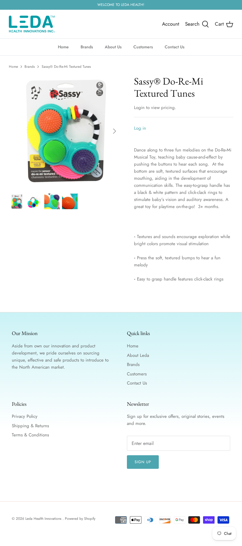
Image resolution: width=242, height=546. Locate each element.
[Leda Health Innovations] (32, 24)
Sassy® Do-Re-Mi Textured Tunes (66, 66)
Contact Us (174, 47)
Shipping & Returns (30, 426)
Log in (140, 128)
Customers (143, 47)
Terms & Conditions (30, 435)
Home (63, 47)
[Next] (114, 131)
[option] (65, 131)
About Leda (138, 355)
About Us (113, 47)
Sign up (143, 462)
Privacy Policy (24, 416)
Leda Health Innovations (44, 518)
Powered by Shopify (80, 518)
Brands (87, 47)
